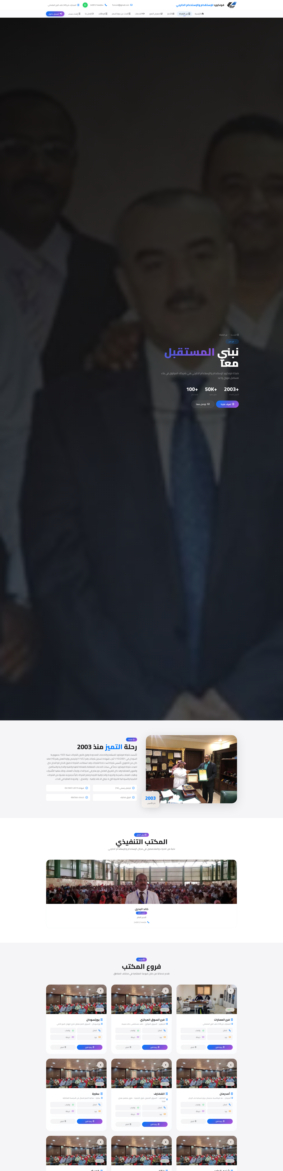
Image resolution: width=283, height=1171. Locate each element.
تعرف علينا (226, 404)
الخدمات (138, 14)
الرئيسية (198, 14)
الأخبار (169, 14)
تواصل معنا (201, 404)
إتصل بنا (88, 14)
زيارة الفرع (219, 1047)
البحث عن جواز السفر (120, 14)
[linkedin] (148, 898)
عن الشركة (184, 14)
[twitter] (141, 898)
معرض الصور (154, 14)
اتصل (192, 1047)
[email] (134, 898)
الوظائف (102, 14)
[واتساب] (85, 5)
